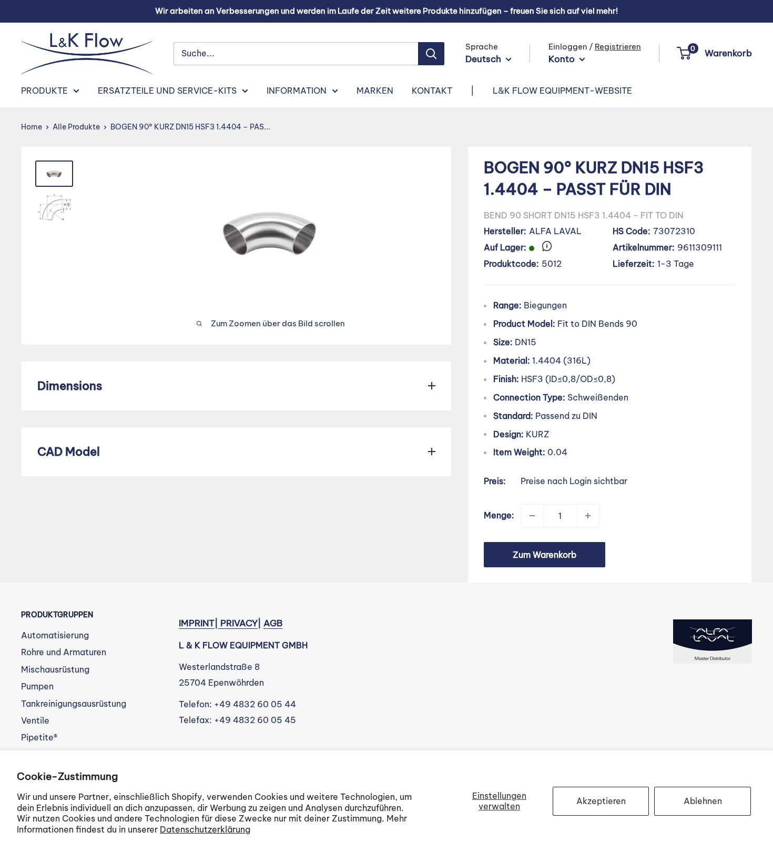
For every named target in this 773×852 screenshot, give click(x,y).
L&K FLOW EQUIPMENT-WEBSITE (562, 90)
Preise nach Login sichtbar (574, 481)
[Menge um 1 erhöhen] (588, 516)
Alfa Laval (555, 231)
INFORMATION (297, 90)
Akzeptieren (601, 801)
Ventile (35, 720)
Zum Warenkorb (544, 554)
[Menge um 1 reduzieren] (532, 516)
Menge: (499, 515)
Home (31, 127)
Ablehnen (703, 801)
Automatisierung (55, 635)
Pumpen (37, 686)
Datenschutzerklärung (205, 829)
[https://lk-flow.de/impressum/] (219, 623)
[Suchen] (431, 53)
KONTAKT (432, 90)
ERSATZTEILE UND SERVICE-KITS (167, 90)
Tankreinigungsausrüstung (73, 703)
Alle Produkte (76, 127)
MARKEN (375, 90)
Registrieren (618, 47)
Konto (562, 59)
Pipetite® (39, 737)
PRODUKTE (44, 90)
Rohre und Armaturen (63, 652)
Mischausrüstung (55, 669)
